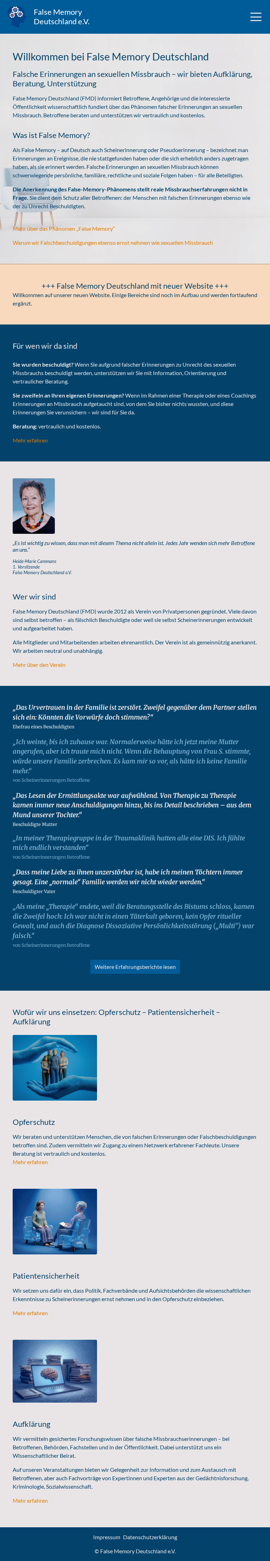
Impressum (106, 1537)
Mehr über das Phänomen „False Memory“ (64, 228)
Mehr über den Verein (39, 664)
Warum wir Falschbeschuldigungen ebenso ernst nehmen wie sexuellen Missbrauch (113, 242)
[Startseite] (17, 17)
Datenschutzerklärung (150, 1537)
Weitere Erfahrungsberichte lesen (135, 966)
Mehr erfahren (30, 440)
